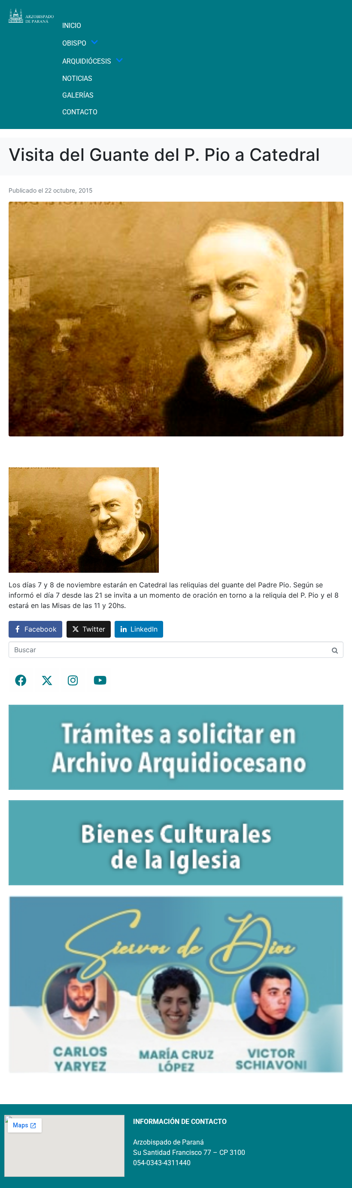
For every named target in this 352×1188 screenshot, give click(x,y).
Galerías (78, 95)
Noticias (77, 78)
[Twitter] (47, 680)
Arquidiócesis (86, 61)
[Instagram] (73, 680)
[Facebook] (21, 680)
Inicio (71, 25)
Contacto (79, 112)
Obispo (74, 43)
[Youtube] (99, 680)
